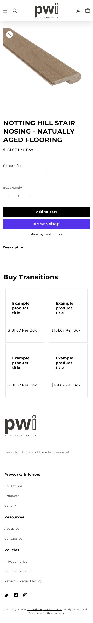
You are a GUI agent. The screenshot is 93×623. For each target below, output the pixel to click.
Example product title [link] (21, 308)
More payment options (46, 234)
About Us (11, 529)
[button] (5, 10)
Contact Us (13, 539)
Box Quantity (13, 187)
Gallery (10, 506)
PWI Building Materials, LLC (44, 609)
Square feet (13, 166)
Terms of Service (18, 571)
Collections (13, 486)
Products (11, 496)
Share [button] (13, 259)
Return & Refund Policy (23, 581)
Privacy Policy (15, 562)
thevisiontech (55, 613)
